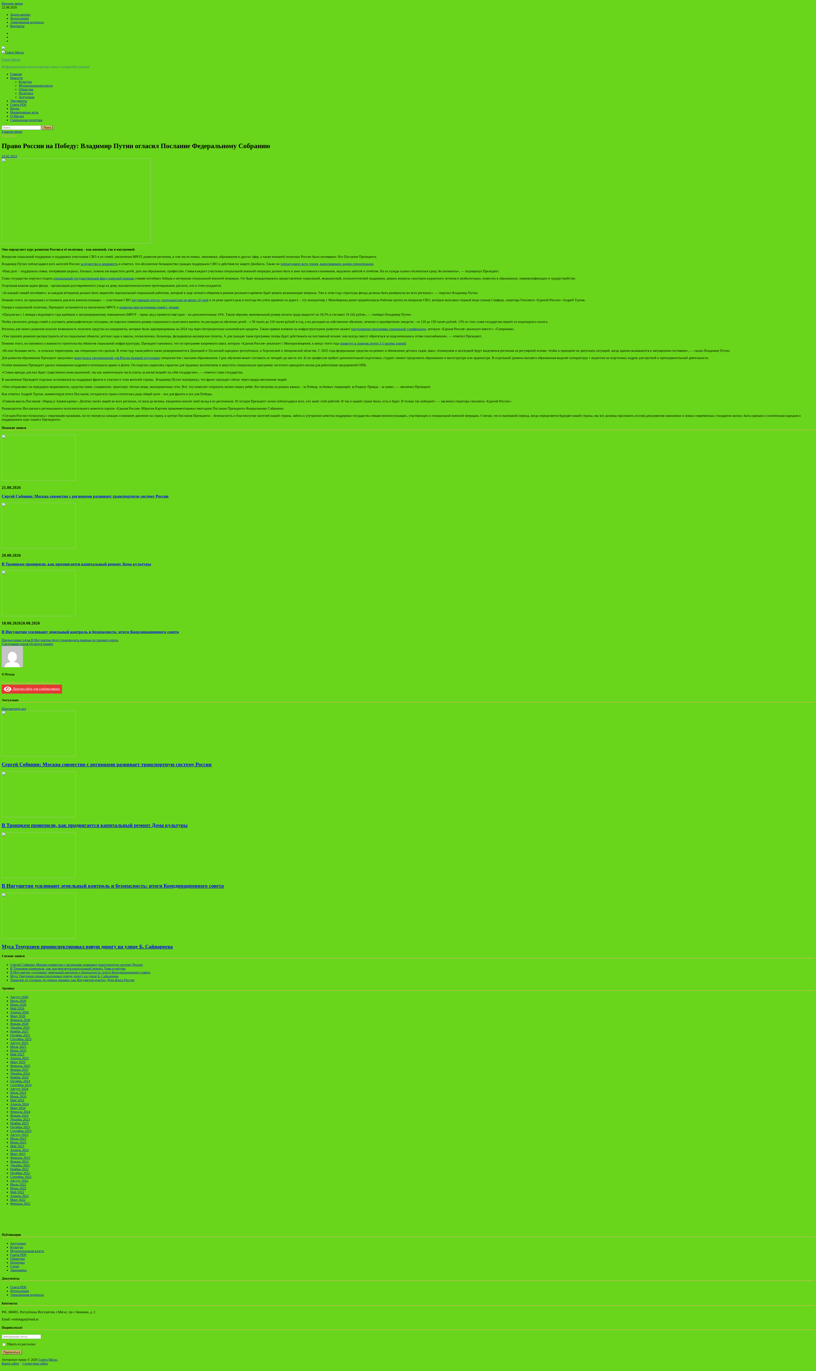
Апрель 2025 (19, 1058)
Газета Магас (11, 59)
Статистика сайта (35, 1363)
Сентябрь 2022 (20, 1177)
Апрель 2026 (19, 1012)
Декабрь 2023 (20, 1119)
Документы (18, 101)
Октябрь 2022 (20, 1173)
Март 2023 (18, 1154)
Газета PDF (18, 104)
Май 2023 (17, 1146)
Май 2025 (17, 1054)
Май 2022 (17, 1192)
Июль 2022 (18, 1184)
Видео (14, 108)
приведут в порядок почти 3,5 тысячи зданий (373, 343)
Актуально (26, 97)
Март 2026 (18, 1016)
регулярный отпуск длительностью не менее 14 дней (170, 300)
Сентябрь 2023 (20, 1131)
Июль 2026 (18, 1001)
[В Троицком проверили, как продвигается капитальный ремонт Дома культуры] (39, 547)
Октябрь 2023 (20, 1127)
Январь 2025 (19, 1070)
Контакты (17, 26)
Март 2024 (18, 1108)
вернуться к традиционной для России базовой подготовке (117, 358)
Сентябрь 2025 (20, 1039)
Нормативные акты (24, 112)
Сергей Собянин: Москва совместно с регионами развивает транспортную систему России (85, 496)
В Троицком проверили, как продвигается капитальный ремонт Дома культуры (76, 564)
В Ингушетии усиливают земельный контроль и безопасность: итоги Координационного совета (90, 632)
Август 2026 (19, 997)
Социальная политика (26, 120)
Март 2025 (18, 1062)
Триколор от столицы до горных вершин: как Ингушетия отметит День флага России (72, 980)
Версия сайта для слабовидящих (35, 689)
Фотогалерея (19, 18)
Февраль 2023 (20, 1158)
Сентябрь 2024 (20, 1085)
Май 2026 (17, 1008)
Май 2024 (17, 1100)
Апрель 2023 (19, 1150)
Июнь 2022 (18, 1188)
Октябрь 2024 (20, 1081)
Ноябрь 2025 (19, 1031)
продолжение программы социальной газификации (388, 329)
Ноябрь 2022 (19, 1169)
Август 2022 (19, 1180)
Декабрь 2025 (20, 1027)
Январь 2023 (19, 1161)
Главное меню (12, 131)
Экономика (18, 1270)
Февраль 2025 (20, 1066)
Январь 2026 (19, 1024)
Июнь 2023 (18, 1142)
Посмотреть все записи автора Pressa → (30, 682)
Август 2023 (19, 1135)
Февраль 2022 (20, 1203)
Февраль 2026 (20, 1020)
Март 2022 (18, 1200)
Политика (26, 93)
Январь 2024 (19, 1115)
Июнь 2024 (18, 1096)
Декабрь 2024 (20, 1073)
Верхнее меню (12, 3)
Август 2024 (19, 1089)
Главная (16, 74)
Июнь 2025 (18, 1050)
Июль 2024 (18, 1092)
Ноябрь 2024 (19, 1077)
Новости (16, 78)
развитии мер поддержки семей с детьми (149, 307)
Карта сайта (10, 1363)
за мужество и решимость (99, 264)
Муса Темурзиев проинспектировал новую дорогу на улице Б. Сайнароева (87, 946)
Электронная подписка (27, 22)
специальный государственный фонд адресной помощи (93, 278)
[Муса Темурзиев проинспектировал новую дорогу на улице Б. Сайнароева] (39, 937)
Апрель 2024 (19, 1104)
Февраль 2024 (20, 1112)
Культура (25, 82)
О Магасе (17, 116)
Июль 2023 (18, 1138)
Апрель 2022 (19, 1196)
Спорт (14, 1266)
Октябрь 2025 (20, 1035)
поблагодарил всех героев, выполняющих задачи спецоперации (326, 264)
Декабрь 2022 (20, 1165)
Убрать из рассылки (20, 1344)
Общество (26, 89)
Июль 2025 (18, 1047)
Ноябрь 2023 (19, 1123)
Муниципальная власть (36, 85)
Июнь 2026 (18, 1004)
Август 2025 (19, 1043)
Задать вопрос (20, 14)
